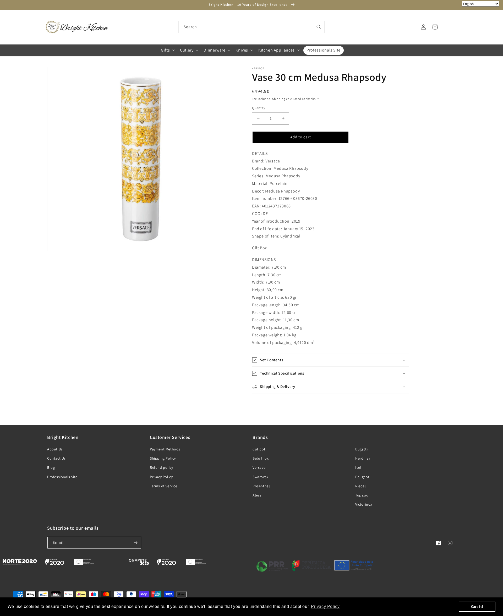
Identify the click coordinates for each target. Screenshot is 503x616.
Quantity (258, 108)
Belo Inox (261, 458)
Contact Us (56, 458)
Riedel (360, 486)
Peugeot (362, 476)
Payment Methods (165, 449)
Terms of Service (163, 486)
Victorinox (363, 504)
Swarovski (261, 476)
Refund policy (161, 467)
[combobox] (251, 27)
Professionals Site (62, 476)
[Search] (319, 27)
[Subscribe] (135, 542)
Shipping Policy (163, 458)
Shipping (279, 99)
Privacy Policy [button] (325, 606)
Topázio (361, 495)
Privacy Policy (161, 476)
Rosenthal (261, 486)
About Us (55, 449)
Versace (259, 467)
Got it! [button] (477, 606)
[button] (167, 50)
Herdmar (362, 458)
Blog (51, 467)
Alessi (258, 495)
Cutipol (259, 449)
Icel (358, 467)
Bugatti (361, 449)
